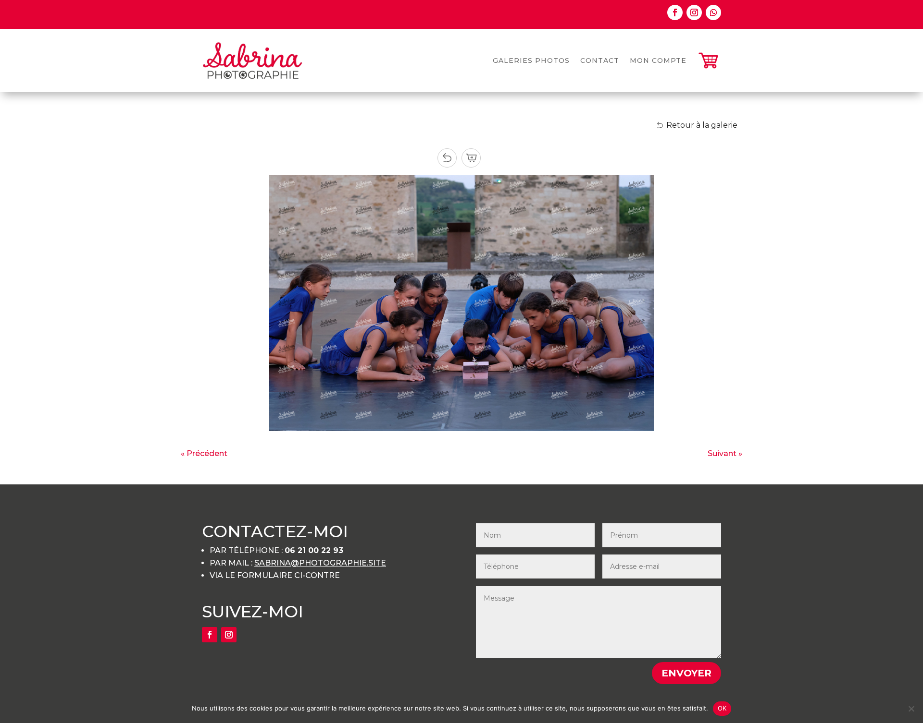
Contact (599, 60)
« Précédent (204, 453)
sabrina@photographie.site (320, 562)
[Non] (911, 708)
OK (722, 708)
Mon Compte (658, 60)
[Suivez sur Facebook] (675, 12)
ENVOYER (686, 673)
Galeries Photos (531, 60)
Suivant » (725, 453)
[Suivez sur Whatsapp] (713, 12)
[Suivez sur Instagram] (694, 12)
